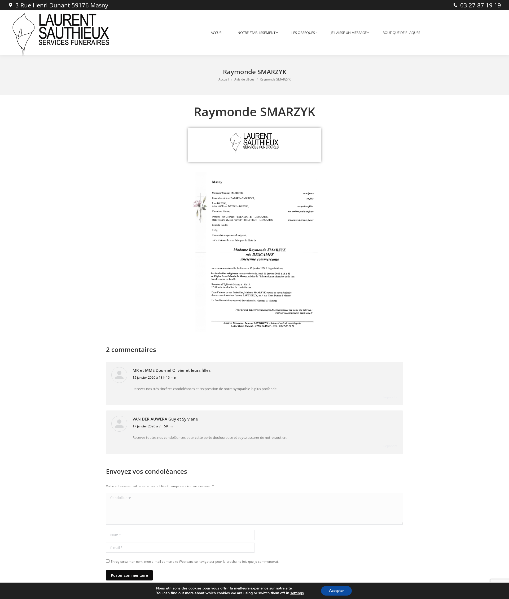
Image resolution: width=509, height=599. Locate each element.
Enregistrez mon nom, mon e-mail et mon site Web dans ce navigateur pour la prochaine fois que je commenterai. (195, 561)
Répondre (390, 397)
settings (297, 593)
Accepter (336, 590)
